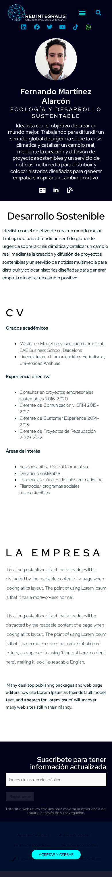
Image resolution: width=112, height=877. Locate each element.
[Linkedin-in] (56, 190)
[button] (82, 12)
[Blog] (69, 190)
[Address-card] (42, 190)
